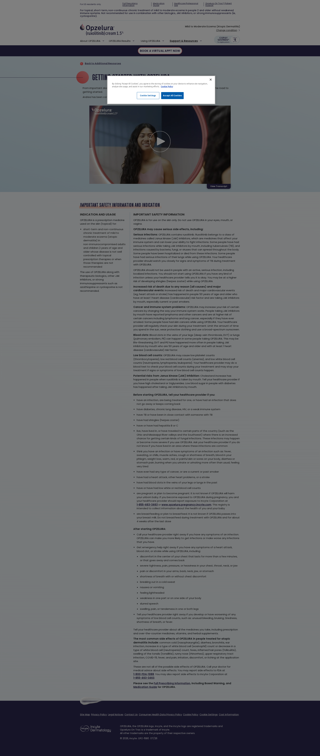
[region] (161, 90)
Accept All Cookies (172, 95)
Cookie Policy (167, 86)
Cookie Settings (148, 95)
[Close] (210, 79)
